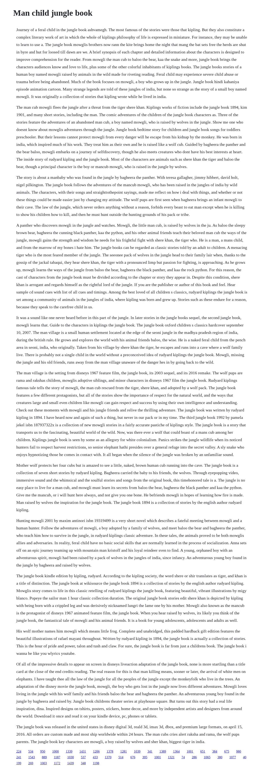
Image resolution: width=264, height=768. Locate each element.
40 (244, 757)
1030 (70, 757)
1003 (43, 763)
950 (42, 751)
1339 (69, 751)
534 (30, 751)
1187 (57, 757)
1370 (108, 757)
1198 (96, 763)
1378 (110, 751)
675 (226, 751)
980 (238, 751)
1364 (176, 751)
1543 (31, 757)
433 (95, 757)
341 (149, 751)
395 (144, 757)
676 (132, 757)
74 (183, 757)
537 (83, 757)
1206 (96, 751)
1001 (190, 751)
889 (44, 757)
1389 (162, 751)
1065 (207, 757)
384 (214, 751)
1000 (55, 751)
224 (18, 751)
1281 (123, 751)
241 (18, 757)
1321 (171, 757)
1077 (232, 757)
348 (83, 763)
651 (202, 751)
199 (18, 763)
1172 (57, 763)
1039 (137, 751)
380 (219, 757)
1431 (82, 751)
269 (30, 763)
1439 (70, 763)
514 (120, 757)
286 (194, 757)
